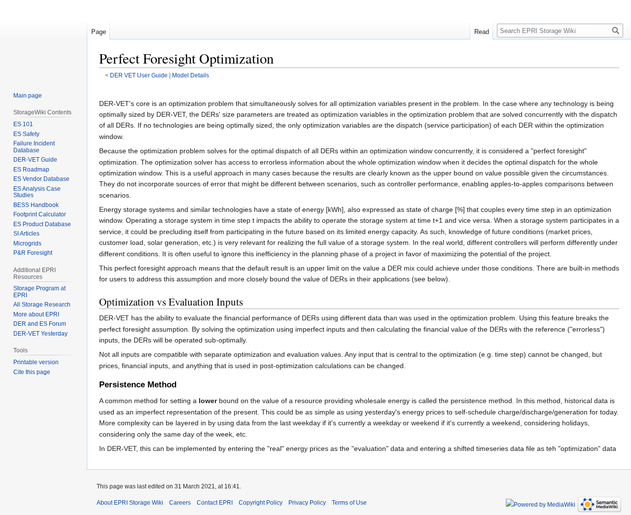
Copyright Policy (260, 502)
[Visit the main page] (43, 39)
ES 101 (23, 124)
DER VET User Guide (139, 75)
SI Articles (26, 233)
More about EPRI (36, 314)
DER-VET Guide (35, 159)
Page (98, 31)
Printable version (36, 362)
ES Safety (26, 134)
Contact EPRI (215, 502)
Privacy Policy (307, 502)
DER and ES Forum (39, 323)
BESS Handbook (36, 205)
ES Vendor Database (41, 178)
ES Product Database (42, 224)
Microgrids (27, 243)
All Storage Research (41, 304)
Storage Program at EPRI (39, 292)
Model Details (190, 75)
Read (481, 31)
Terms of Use (349, 502)
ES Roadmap (31, 169)
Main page (27, 95)
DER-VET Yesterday (40, 333)
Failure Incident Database (34, 147)
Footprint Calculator (39, 214)
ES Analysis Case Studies (37, 192)
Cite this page (31, 372)
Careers (180, 502)
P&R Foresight (32, 252)
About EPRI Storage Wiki (130, 502)
